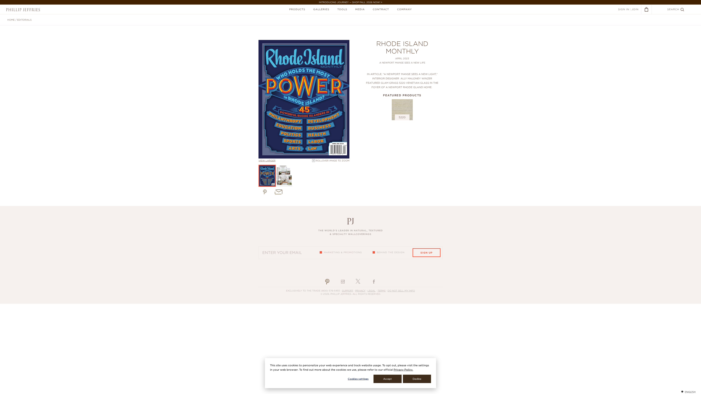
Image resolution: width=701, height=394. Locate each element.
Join (635, 9)
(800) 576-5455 (330, 290)
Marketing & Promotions (343, 252)
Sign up (426, 252)
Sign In (623, 9)
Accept (387, 378)
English (690, 392)
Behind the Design (391, 252)
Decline (417, 378)
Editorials (24, 19)
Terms (382, 290)
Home (11, 19)
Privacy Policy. (403, 369)
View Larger (266, 160)
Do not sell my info (401, 290)
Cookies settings (358, 378)
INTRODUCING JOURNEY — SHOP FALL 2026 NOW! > (350, 2)
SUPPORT (347, 290)
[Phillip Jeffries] (23, 9)
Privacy (360, 290)
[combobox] (688, 392)
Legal (371, 290)
